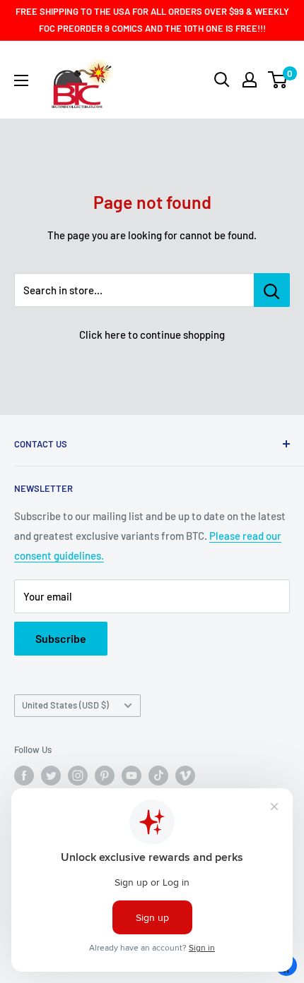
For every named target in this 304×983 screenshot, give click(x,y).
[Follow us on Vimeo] (185, 775)
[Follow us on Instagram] (78, 775)
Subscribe (60, 638)
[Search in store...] (272, 290)
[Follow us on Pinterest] (105, 775)
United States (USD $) (65, 705)
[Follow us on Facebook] (24, 775)
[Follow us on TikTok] (158, 775)
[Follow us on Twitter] (51, 775)
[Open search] (222, 80)
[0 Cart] (278, 79)
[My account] (249, 80)
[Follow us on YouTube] (131, 775)
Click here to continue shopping (152, 334)
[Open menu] (21, 80)
